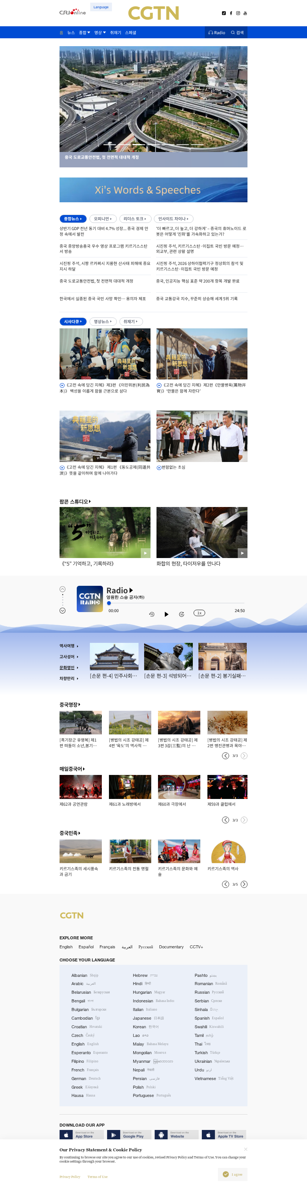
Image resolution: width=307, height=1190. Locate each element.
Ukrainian (212, 1061)
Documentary (171, 946)
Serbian (208, 1000)
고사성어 (67, 656)
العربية (127, 946)
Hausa (83, 1095)
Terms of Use (97, 1177)
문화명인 (67, 667)
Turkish (208, 1052)
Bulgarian (89, 1009)
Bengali (83, 1000)
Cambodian (86, 1018)
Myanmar (153, 1061)
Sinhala (207, 1009)
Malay (150, 1044)
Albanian (85, 975)
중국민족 (68, 832)
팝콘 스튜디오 (74, 501)
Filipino (85, 1061)
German (86, 1078)
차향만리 (67, 678)
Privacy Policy (70, 1177)
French (85, 1070)
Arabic (84, 983)
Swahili (209, 1026)
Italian (145, 1009)
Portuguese (152, 1095)
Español (86, 946)
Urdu (203, 1070)
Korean (146, 1026)
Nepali (143, 1070)
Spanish (209, 1018)
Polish (144, 1087)
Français (107, 946)
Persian (146, 1078)
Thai (203, 1044)
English (66, 946)
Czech (83, 1035)
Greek (85, 1087)
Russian (209, 992)
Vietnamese (214, 1078)
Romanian (211, 983)
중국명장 (68, 704)
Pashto (206, 975)
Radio (219, 32)
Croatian (87, 1026)
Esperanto (90, 1052)
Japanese (148, 1018)
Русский (146, 946)
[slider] (109, 603)
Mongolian (149, 1052)
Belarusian (91, 992)
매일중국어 (71, 768)
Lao (141, 1035)
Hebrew (145, 975)
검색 (240, 32)
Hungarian (149, 992)
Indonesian (153, 1000)
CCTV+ (196, 946)
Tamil (204, 1035)
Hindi (142, 983)
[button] (109, 144)
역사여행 (67, 645)
